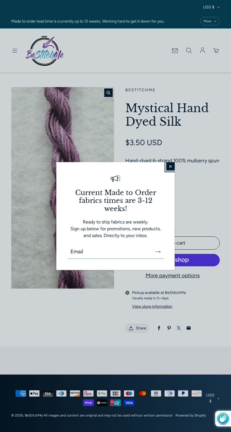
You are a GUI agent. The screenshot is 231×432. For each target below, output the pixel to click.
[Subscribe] (158, 252)
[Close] (170, 166)
